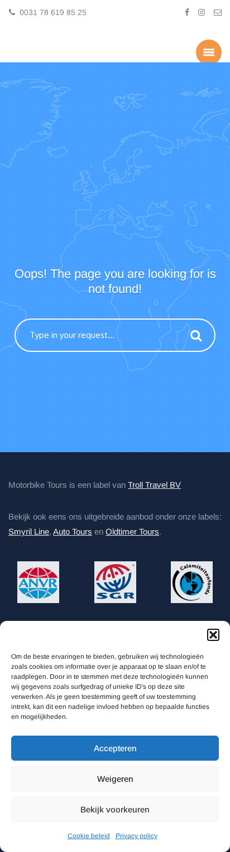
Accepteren (115, 748)
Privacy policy (136, 836)
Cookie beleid (89, 836)
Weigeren (115, 779)
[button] (213, 634)
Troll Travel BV (154, 483)
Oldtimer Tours (132, 530)
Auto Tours (72, 530)
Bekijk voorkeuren (115, 809)
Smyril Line (28, 530)
